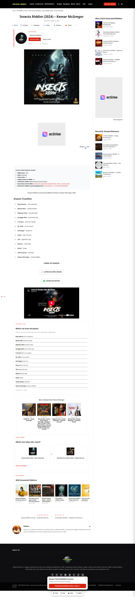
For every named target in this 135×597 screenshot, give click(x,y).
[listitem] (22, 493)
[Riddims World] (19, 4)
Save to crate (47, 39)
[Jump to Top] (1, 294)
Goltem (48, 20)
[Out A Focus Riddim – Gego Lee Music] (98, 52)
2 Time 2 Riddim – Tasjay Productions (110, 136)
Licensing (118, 585)
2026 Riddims (49, 4)
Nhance (20, 244)
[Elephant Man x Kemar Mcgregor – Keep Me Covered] (59, 409)
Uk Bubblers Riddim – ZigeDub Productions (68, 518)
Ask (84, 4)
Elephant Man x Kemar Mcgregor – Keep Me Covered (59, 420)
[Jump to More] (1, 302)
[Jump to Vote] (1, 298)
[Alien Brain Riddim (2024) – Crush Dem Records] (98, 33)
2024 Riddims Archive (22, 10)
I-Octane (63, 184)
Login (90, 4)
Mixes (73, 4)
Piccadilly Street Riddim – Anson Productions (111, 145)
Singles (59, 4)
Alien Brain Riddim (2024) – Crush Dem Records (111, 33)
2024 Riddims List (49, 186)
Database (66, 4)
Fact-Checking (91, 585)
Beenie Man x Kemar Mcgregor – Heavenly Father (74, 420)
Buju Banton (44, 184)
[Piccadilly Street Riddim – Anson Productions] (98, 146)
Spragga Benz (22, 217)
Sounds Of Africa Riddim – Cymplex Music (111, 42)
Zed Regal (21, 231)
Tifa (19, 239)
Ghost (58, 184)
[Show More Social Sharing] (76, 25)
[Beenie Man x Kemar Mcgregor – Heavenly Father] (74, 409)
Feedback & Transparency (105, 585)
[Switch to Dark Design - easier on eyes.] (119, 4)
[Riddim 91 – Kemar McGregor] (29, 409)
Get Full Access (110, 4)
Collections (39, 4)
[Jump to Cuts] (1, 296)
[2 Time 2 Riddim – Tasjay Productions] (98, 137)
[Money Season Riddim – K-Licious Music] (98, 156)
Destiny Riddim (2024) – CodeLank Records (34, 518)
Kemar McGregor (23, 257)
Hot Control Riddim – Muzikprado (109, 23)
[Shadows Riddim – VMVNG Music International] (98, 61)
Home (14, 10)
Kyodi (68, 184)
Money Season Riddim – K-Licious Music (111, 155)
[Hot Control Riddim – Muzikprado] (98, 24)
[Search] (122, 4)
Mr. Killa (20, 226)
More (78, 4)
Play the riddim (34, 39)
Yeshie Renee (22, 253)
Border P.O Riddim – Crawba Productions (112, 173)
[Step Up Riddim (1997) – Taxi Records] (98, 165)
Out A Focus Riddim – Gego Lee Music (112, 51)
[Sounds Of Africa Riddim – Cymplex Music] (98, 43)
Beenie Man (36, 184)
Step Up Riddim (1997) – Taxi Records (112, 164)
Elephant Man (52, 184)
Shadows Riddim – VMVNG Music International (111, 60)
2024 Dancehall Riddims (35, 10)
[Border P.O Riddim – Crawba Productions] (98, 174)
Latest (32, 4)
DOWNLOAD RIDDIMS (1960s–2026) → (67, 586)
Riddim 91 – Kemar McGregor (29, 419)
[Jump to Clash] (1, 300)
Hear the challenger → (22, 466)
